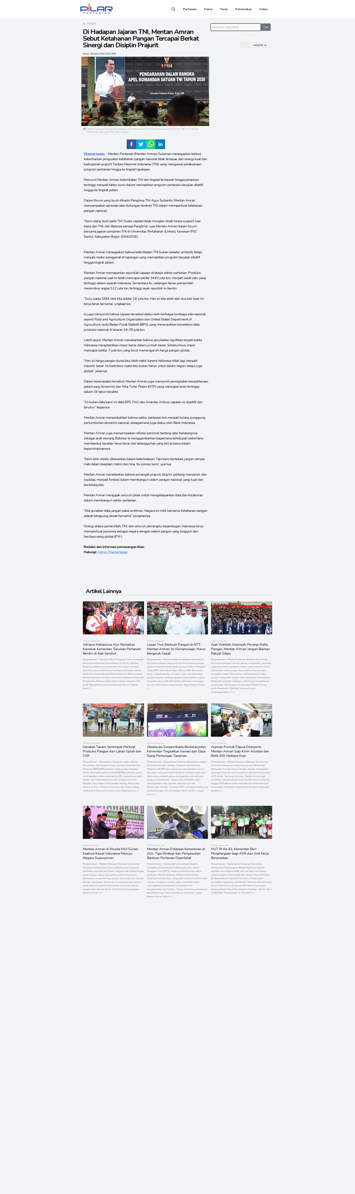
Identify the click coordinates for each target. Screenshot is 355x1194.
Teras (224, 9)
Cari (265, 27)
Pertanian (190, 9)
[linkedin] (160, 144)
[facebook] (131, 144)
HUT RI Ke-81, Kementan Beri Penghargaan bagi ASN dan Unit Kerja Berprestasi (240, 853)
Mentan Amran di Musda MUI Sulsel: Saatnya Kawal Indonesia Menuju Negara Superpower (110, 853)
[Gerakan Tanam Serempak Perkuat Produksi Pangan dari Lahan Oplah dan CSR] (113, 736)
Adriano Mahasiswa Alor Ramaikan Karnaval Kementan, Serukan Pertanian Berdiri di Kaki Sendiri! (112, 649)
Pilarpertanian (94, 154)
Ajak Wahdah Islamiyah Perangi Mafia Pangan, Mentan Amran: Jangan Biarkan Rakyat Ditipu (240, 649)
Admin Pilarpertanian (112, 552)
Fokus (208, 9)
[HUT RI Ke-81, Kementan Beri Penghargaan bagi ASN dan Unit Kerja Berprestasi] (241, 838)
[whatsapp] (150, 144)
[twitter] (141, 144)
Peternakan (243, 9)
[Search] (173, 9)
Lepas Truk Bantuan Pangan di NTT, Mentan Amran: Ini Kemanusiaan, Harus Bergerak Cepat (176, 649)
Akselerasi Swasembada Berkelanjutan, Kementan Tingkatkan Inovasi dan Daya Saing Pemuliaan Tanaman (176, 751)
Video (263, 9)
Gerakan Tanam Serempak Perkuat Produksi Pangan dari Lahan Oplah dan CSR (112, 751)
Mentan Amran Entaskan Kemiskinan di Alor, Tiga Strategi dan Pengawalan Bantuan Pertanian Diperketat (176, 853)
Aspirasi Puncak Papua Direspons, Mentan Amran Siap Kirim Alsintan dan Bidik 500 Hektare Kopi (240, 751)
